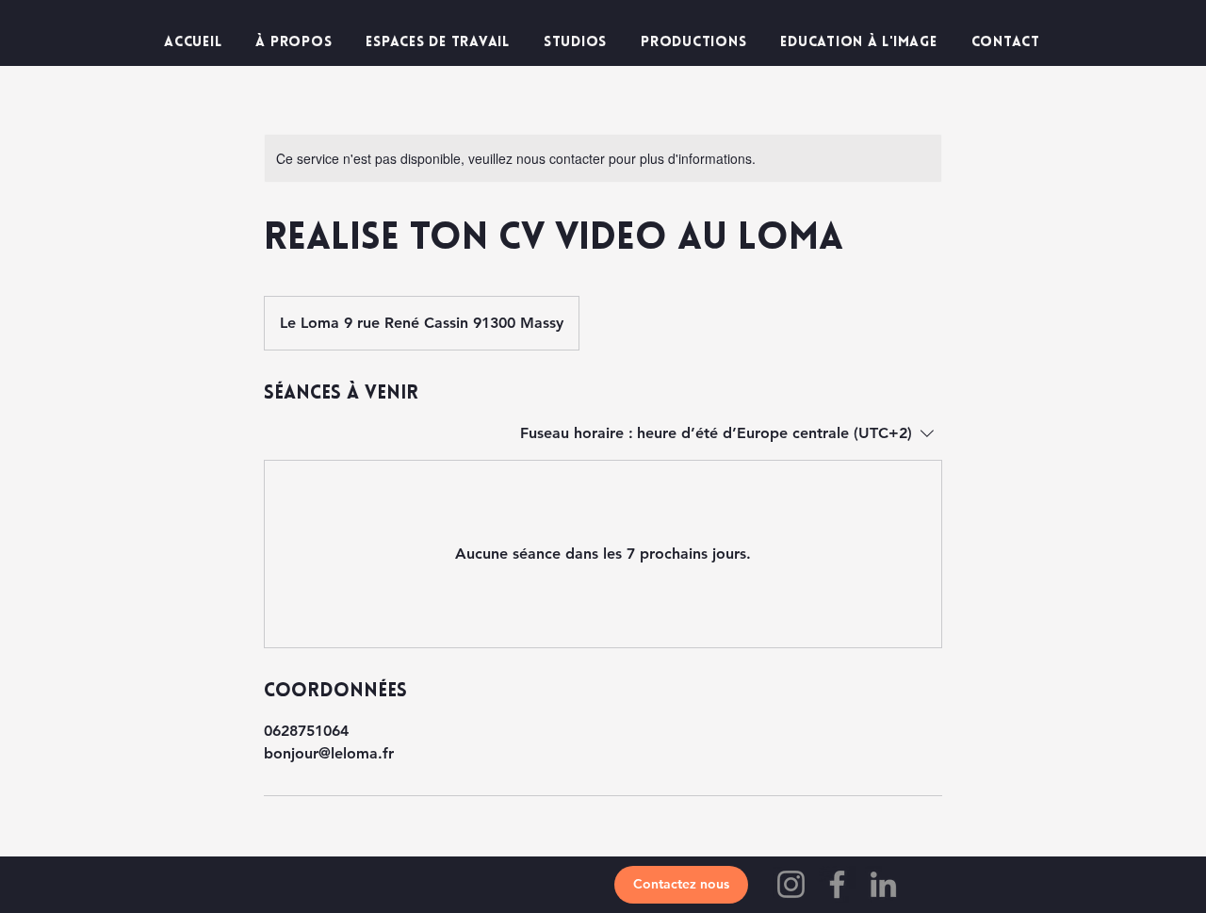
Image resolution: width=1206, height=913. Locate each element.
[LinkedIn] (883, 884)
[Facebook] (837, 884)
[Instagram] (791, 884)
